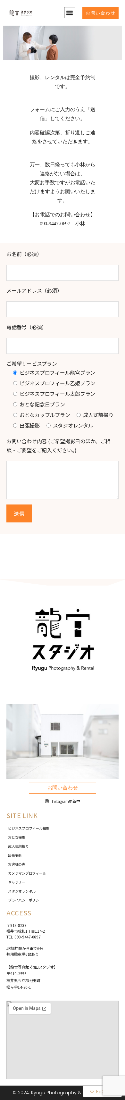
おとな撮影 (16, 837)
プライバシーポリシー (25, 900)
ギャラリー (16, 882)
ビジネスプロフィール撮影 (28, 828)
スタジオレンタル (22, 891)
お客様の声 (16, 864)
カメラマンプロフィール (27, 873)
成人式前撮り (18, 846)
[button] (69, 12)
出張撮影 (15, 855)
